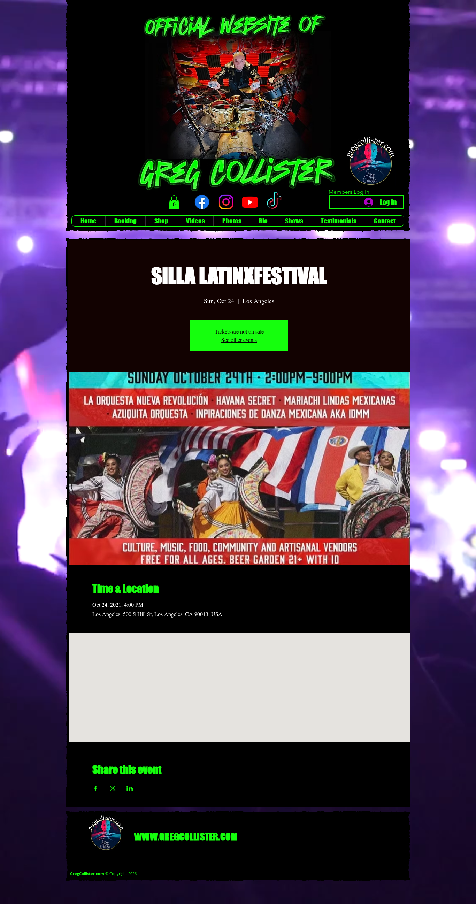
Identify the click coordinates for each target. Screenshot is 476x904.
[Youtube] (250, 202)
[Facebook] (202, 202)
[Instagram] (226, 202)
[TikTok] (274, 202)
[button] (174, 202)
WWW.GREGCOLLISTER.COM (186, 836)
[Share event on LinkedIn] (129, 788)
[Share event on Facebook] (95, 788)
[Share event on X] (112, 788)
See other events (239, 339)
